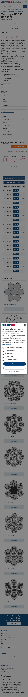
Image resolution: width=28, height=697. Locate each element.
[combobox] (25, 325)
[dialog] (14, 348)
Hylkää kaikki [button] (14, 368)
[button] (14, 371)
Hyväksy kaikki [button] (14, 364)
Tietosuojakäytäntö (7, 344)
